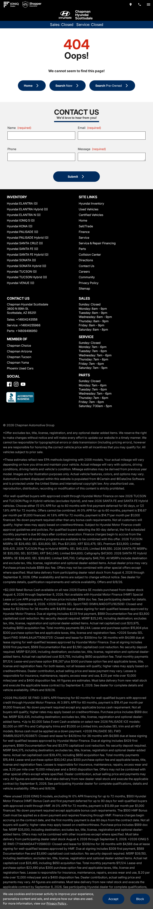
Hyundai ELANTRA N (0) (24, 215)
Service (84, 237)
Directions (86, 260)
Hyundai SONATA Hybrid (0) (26, 266)
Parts (82, 249)
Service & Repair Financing (97, 243)
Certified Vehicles (91, 215)
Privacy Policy (89, 283)
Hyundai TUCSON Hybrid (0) (27, 277)
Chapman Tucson (19, 357)
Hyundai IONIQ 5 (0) (21, 220)
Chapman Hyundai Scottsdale (84, 15)
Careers (84, 271)
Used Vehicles (88, 209)
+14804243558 (27, 319)
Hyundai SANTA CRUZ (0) (25, 243)
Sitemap (84, 288)
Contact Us (86, 266)
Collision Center (90, 254)
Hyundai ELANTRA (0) (22, 203)
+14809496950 (26, 331)
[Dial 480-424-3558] (139, 4)
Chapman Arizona (19, 351)
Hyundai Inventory (91, 203)
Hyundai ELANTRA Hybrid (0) (27, 209)
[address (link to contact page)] (130, 4)
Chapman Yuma (18, 362)
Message (92, 149)
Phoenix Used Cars (20, 368)
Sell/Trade (86, 226)
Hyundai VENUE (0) (20, 283)
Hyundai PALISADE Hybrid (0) (28, 237)
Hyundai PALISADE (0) (22, 232)
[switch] (148, 4)
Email (89, 128)
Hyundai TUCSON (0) (22, 271)
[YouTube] (23, 384)
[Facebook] (9, 384)
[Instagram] (16, 384)
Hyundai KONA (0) (19, 226)
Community (87, 277)
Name (19, 128)
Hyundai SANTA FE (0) (22, 249)
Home (83, 220)
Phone (11, 149)
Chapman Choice (19, 345)
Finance (84, 232)
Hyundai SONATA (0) (21, 260)
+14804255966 (29, 325)
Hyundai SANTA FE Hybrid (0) (28, 254)
